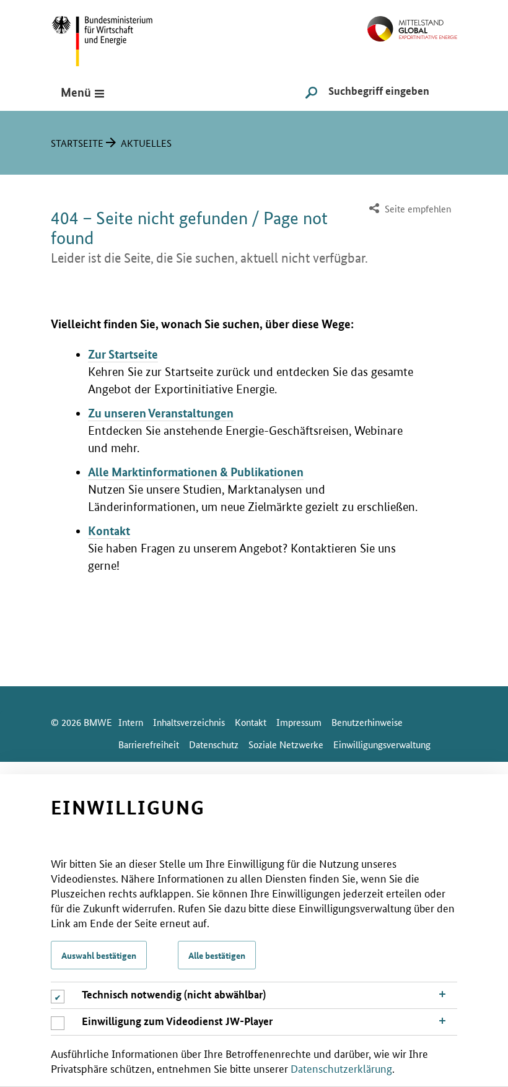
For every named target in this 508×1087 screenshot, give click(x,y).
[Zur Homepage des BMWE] (116, 37)
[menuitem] (408, 209)
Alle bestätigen (216, 955)
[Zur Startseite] (412, 24)
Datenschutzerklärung (341, 1067)
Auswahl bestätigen (98, 955)
